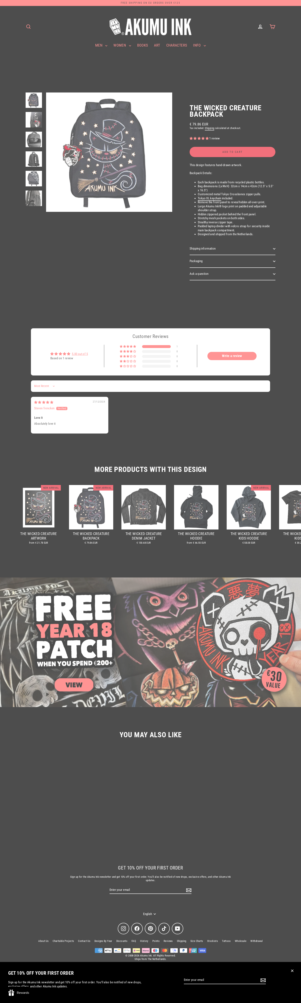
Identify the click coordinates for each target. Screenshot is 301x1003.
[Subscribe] (262, 980)
